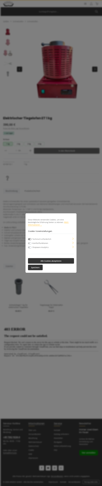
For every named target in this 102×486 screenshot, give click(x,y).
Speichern (35, 267)
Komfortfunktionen (40, 243)
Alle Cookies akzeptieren (51, 261)
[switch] (29, 243)
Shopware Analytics (40, 247)
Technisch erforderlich (41, 239)
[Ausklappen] (73, 238)
